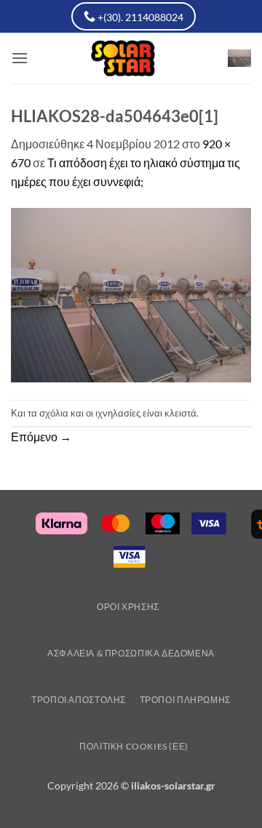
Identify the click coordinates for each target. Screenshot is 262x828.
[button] (19, 58)
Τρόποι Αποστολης (78, 699)
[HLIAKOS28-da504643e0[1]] (131, 293)
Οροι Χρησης (128, 606)
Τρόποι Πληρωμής (185, 699)
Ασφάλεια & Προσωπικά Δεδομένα (131, 653)
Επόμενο (41, 436)
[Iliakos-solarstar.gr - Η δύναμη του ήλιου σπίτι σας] (131, 58)
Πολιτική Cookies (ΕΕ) (133, 746)
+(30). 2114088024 (139, 17)
